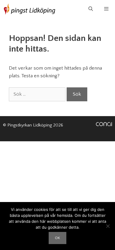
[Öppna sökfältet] (90, 9)
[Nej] (108, 226)
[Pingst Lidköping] (29, 9)
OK (57, 238)
